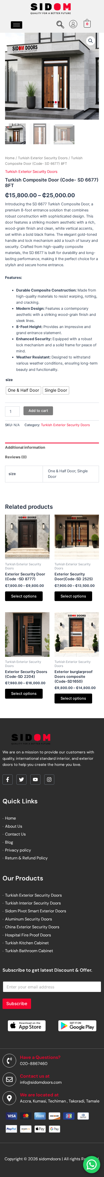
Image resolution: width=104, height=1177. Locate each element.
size (9, 379)
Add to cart (38, 410)
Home (10, 158)
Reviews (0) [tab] (16, 457)
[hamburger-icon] (16, 25)
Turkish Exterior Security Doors (43, 158)
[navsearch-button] (59, 25)
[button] (90, 40)
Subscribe (16, 1003)
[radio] (23, 390)
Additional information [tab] (25, 447)
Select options (24, 596)
